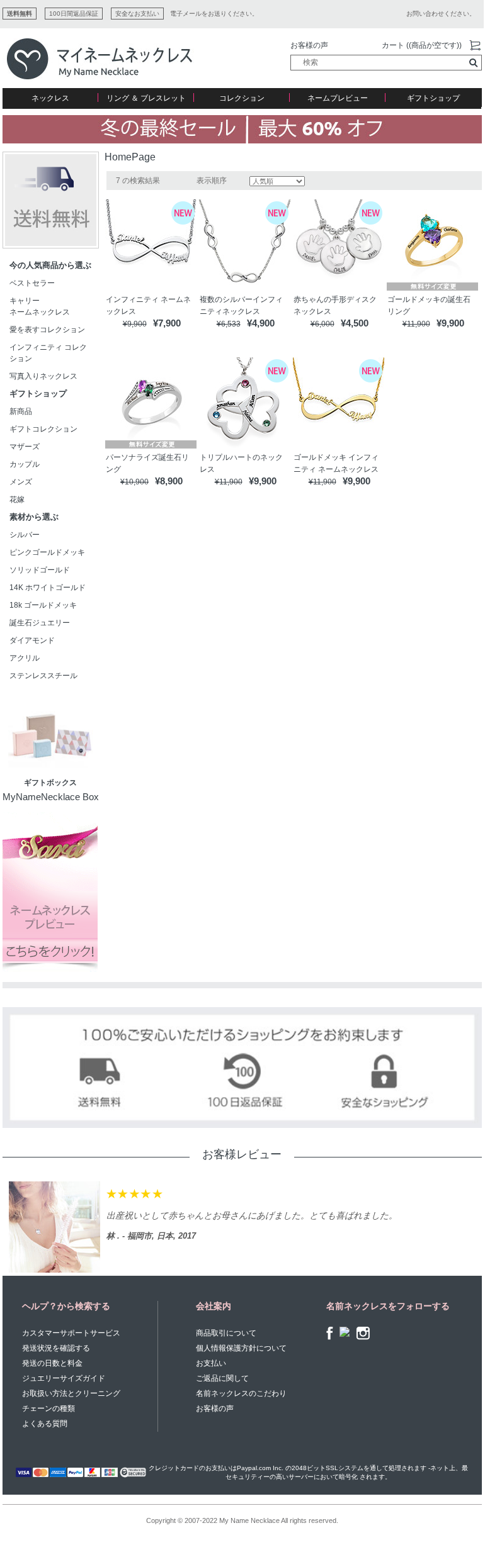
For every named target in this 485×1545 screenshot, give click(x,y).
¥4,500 (354, 323)
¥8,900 (169, 481)
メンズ (20, 481)
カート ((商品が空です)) (422, 45)
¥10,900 (134, 481)
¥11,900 (416, 324)
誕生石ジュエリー (39, 622)
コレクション (242, 98)
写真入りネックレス (43, 376)
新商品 (20, 411)
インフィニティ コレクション (48, 353)
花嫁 (17, 499)
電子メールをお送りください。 (214, 13)
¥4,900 (261, 323)
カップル (24, 464)
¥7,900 (167, 323)
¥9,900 (135, 324)
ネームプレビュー (337, 98)
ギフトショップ (433, 98)
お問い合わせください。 (441, 13)
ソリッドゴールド (39, 570)
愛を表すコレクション (47, 329)
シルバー (24, 534)
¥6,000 (322, 324)
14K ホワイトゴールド (47, 587)
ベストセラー (32, 283)
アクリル (24, 658)
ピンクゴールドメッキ (47, 552)
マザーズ (24, 446)
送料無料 (19, 13)
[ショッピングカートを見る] (475, 46)
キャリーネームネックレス (39, 306)
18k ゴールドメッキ (46, 605)
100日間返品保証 (73, 13)
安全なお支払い (137, 13)
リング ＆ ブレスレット (146, 98)
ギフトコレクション (43, 429)
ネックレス (50, 98)
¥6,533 (229, 324)
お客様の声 (309, 45)
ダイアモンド (32, 640)
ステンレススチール (43, 675)
